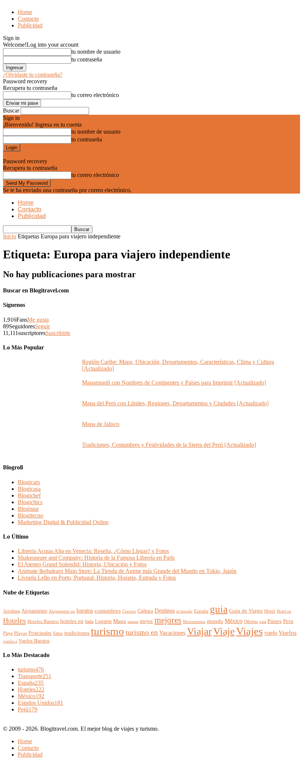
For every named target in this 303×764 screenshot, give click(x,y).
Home (25, 12)
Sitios (58, 633)
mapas (132, 621)
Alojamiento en (62, 611)
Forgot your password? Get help (40, 154)
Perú (27, 709)
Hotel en (284, 611)
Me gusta (38, 319)
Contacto (28, 19)
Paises (275, 621)
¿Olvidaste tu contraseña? (32, 74)
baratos (84, 610)
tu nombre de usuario (95, 51)
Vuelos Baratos (34, 641)
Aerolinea (11, 611)
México (233, 621)
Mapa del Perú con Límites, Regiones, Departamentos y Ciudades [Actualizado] (175, 403)
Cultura (145, 611)
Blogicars (29, 482)
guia (219, 609)
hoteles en (72, 621)
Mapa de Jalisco (100, 424)
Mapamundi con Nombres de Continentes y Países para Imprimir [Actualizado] (174, 382)
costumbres (108, 611)
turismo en (142, 632)
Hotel (269, 611)
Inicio (9, 236)
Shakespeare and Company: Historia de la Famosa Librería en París (96, 557)
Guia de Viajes (246, 611)
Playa (8, 633)
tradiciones (76, 633)
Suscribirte (57, 333)
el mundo (184, 611)
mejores (167, 620)
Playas (20, 633)
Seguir (42, 326)
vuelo (270, 633)
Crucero (129, 611)
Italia (89, 621)
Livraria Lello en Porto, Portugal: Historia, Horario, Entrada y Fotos (97, 577)
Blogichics (30, 502)
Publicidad (30, 25)
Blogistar (28, 509)
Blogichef (29, 495)
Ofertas (251, 621)
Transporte (34, 676)
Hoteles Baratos (43, 621)
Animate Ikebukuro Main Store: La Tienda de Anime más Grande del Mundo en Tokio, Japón (127, 571)
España (201, 611)
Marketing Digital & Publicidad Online (63, 522)
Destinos (164, 610)
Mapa (119, 621)
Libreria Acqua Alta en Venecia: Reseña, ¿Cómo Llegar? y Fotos (93, 551)
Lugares (103, 621)
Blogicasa (29, 489)
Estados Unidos (40, 703)
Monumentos (194, 621)
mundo (215, 621)
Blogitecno (30, 515)
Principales (39, 633)
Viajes (249, 631)
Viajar (199, 631)
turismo (107, 631)
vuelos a (10, 641)
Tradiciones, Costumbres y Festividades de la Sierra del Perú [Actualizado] (169, 445)
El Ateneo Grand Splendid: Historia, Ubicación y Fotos (82, 564)
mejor (146, 621)
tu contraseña (86, 59)
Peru (288, 621)
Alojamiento (34, 611)
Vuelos (288, 632)
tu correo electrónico (95, 95)
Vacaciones (172, 633)
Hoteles (14, 620)
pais (262, 621)
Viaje (224, 631)
